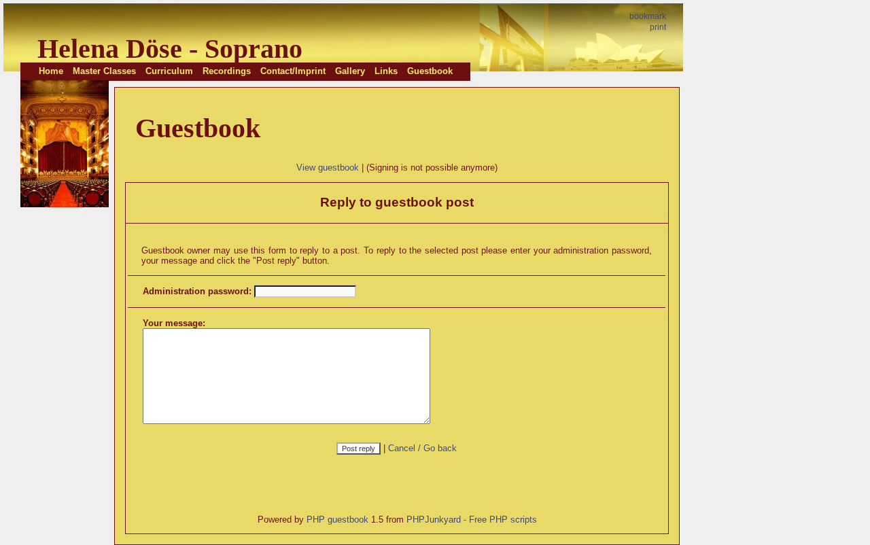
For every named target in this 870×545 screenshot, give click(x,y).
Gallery (350, 71)
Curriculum (169, 71)
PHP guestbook (337, 519)
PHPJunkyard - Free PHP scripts (471, 519)
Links (386, 71)
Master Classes (104, 71)
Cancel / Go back (422, 448)
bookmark (647, 16)
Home (51, 71)
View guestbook (327, 167)
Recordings (227, 71)
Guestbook (430, 71)
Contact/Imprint (293, 71)
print (658, 27)
